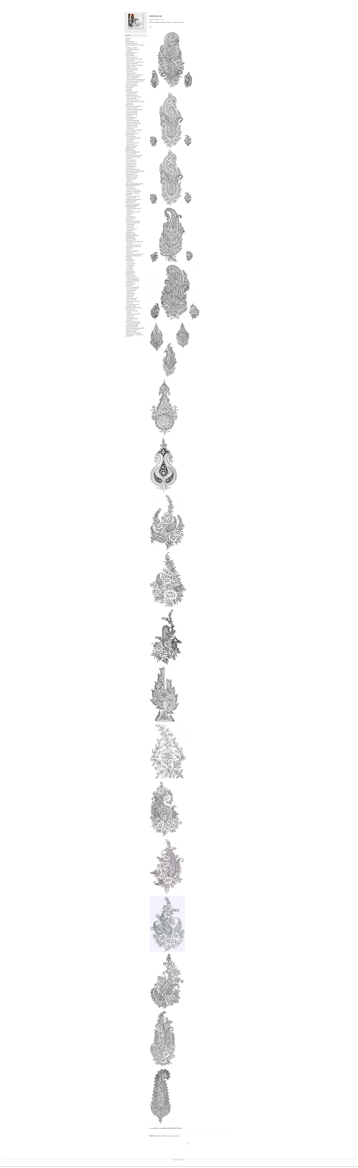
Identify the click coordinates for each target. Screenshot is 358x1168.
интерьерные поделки (132, 138)
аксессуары (129, 60)
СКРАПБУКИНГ (129, 238)
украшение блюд (130, 177)
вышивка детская (130, 52)
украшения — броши (131, 193)
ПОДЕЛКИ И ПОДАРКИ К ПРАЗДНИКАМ (132, 206)
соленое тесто (130, 197)
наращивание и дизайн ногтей (134, 171)
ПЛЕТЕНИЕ (128, 202)
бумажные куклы (130, 125)
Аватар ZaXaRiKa (135, 21)
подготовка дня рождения (133, 130)
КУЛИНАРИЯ (128, 174)
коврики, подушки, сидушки (133, 65)
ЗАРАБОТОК (128, 149)
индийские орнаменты (132, 314)
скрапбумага (129, 240)
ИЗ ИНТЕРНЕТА (129, 150)
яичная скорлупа (130, 112)
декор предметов (130, 92)
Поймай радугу (130, 164)
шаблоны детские (131, 310)
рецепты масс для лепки (132, 199)
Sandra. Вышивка (131, 325)
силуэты (128, 320)
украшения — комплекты (133, 191)
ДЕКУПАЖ (128, 104)
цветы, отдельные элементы (134, 62)
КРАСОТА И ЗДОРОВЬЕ (131, 169)
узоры (128, 312)
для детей (129, 55)
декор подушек (130, 98)
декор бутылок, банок (132, 100)
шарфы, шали (130, 66)
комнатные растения (132, 142)
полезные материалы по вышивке (135, 44)
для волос (129, 274)
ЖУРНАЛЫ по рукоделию (132, 333)
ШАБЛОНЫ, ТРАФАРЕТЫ (132, 307)
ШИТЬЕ (127, 285)
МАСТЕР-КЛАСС (129, 201)
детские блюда (130, 179)
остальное (129, 128)
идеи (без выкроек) (131, 287)
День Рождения (130, 218)
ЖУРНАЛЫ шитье (130, 326)
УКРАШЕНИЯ (129, 272)
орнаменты (129, 317)
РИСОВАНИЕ (129, 237)
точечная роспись (131, 107)
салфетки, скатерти (131, 82)
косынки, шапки (130, 73)
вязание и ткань (130, 57)
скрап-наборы (130, 284)
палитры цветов (130, 117)
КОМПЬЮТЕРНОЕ (130, 166)
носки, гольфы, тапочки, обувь (134, 81)
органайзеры (129, 293)
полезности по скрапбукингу (133, 254)
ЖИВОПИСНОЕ (129, 147)
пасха (127, 214)
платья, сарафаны (131, 77)
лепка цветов (130, 188)
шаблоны (128, 252)
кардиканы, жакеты (131, 70)
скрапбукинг (129, 224)
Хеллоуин (129, 213)
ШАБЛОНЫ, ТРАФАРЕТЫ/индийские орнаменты (167, 1135)
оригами (128, 230)
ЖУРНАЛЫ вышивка (130, 321)
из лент (128, 261)
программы (129, 168)
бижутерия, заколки (131, 122)
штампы (128, 258)
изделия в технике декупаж (133, 109)
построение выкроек (131, 304)
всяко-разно (129, 263)
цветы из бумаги (130, 229)
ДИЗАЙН (127, 115)
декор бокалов (130, 93)
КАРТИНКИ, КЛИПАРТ (131, 152)
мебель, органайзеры (132, 133)
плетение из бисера (131, 204)
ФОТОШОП (128, 282)
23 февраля (129, 216)
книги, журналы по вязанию (133, 58)
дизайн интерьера (131, 145)
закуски (128, 180)
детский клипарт (130, 163)
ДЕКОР (127, 90)
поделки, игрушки (131, 63)
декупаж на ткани (131, 114)
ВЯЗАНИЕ (128, 54)
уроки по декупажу (131, 111)
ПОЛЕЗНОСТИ (129, 233)
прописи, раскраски (131, 120)
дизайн (128, 89)
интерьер (128, 103)
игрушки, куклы (130, 290)
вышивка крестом (131, 43)
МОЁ (126, 40)
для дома (128, 71)
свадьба (128, 210)
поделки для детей (131, 126)
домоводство (129, 144)
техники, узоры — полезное (133, 74)
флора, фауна (130, 160)
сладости (128, 182)
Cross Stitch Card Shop (132, 323)
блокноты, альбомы (131, 251)
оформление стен (131, 95)
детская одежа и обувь (132, 123)
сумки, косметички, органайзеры (134, 79)
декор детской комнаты (132, 96)
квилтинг (128, 302)
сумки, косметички (131, 298)
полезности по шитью (132, 301)
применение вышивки (132, 49)
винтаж (128, 158)
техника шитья (130, 306)
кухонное (128, 141)
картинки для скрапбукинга (133, 241)
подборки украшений (132, 279)
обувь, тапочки (130, 299)
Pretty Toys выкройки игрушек (134, 328)
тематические (130, 153)
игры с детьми (130, 131)
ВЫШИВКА (128, 41)
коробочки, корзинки (131, 222)
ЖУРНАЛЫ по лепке (130, 329)
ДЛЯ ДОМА (128, 134)
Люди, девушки (130, 161)
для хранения (130, 136)
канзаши (128, 268)
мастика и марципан (131, 196)
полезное (128, 87)
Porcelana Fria (130, 331)
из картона (129, 227)
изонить (128, 51)
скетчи (128, 249)
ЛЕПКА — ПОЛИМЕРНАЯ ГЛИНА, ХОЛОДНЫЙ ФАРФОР (134, 184)
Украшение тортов (131, 175)
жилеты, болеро (130, 84)
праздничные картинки (132, 157)
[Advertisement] (179, 5)
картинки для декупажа (132, 106)
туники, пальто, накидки (132, 76)
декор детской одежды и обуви (134, 101)
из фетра (128, 266)
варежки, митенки (131, 68)
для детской (129, 139)
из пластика (129, 265)
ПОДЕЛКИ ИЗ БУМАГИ (131, 221)
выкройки (128, 296)
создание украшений (132, 280)
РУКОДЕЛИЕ (128, 260)
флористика (129, 271)
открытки (128, 243)
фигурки (128, 186)
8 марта (128, 219)
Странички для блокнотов (133, 245)
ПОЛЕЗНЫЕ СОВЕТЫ (131, 235)
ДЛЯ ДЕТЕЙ (128, 119)
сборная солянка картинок (133, 155)
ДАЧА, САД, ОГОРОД (130, 85)
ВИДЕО (127, 38)
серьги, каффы (130, 276)
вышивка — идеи (130, 47)
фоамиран (129, 232)
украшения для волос (132, 189)
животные (129, 315)
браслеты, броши (131, 277)
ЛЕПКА (127, 194)
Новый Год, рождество (132, 208)
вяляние (128, 269)
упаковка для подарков (132, 211)
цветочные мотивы (131, 318)
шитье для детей (130, 288)
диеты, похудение (131, 172)
